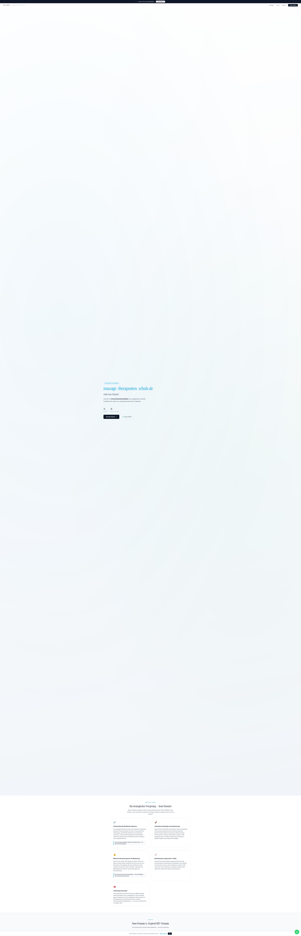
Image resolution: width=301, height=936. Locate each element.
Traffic (277, 5)
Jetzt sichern (293, 5)
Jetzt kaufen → (160, 1)
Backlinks (271, 5)
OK (170, 933)
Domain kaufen (110, 417)
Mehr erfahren (163, 933)
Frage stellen (128, 416)
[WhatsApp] (297, 932)
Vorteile (284, 5)
